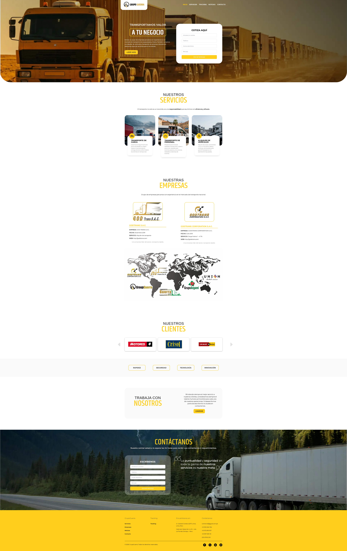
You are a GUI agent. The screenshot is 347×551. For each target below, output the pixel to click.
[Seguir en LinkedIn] (215, 544)
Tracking (153, 524)
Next (229, 341)
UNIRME (199, 411)
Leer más (131, 52)
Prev (117, 341)
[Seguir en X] (210, 544)
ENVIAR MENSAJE (199, 57)
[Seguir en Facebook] (204, 544)
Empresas (128, 527)
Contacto (128, 534)
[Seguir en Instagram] (220, 544)
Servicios (127, 524)
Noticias (127, 530)
